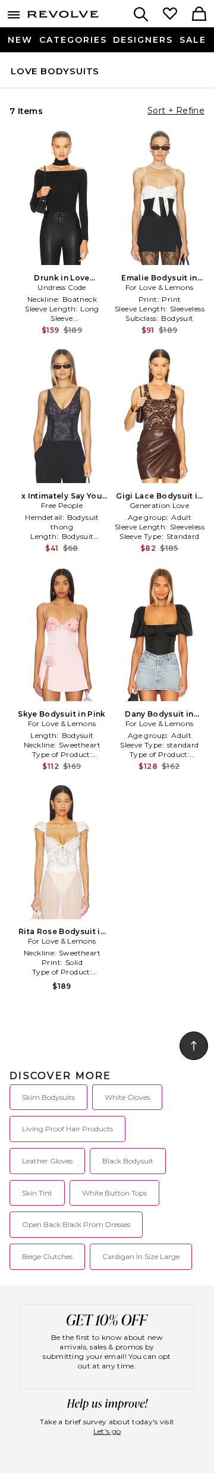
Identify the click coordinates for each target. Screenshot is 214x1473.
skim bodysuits (48, 1097)
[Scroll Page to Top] (194, 1046)
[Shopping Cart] (199, 15)
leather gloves (47, 1160)
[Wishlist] (170, 15)
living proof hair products (67, 1128)
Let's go (107, 1431)
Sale (193, 39)
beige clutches (47, 1256)
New (20, 39)
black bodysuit (127, 1160)
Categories (73, 39)
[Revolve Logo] (63, 16)
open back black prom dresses (76, 1224)
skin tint (37, 1192)
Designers (143, 39)
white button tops (114, 1192)
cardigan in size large (141, 1256)
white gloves (127, 1097)
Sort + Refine (175, 110)
